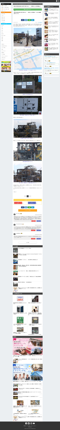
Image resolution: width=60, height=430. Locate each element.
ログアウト (3, 59)
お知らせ (3, 44)
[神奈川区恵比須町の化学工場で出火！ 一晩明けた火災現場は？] (32, 20)
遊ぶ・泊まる (3, 35)
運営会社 (3, 52)
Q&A (2, 49)
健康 (2, 40)
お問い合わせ (3, 57)
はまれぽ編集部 (40, 22)
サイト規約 (3, 54)
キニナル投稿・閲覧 (5, 7)
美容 (2, 28)
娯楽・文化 (3, 17)
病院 (2, 37)
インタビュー (3, 22)
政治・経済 (3, 13)
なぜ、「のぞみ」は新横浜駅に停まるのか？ (50, 62)
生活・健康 (3, 20)
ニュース (4, 10)
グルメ (3, 15)
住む (2, 30)
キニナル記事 (5, 5)
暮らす (3, 33)
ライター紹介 (3, 47)
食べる (3, 25)
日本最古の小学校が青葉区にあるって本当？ (50, 56)
